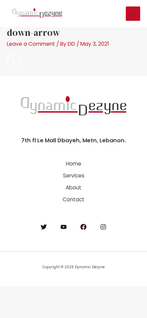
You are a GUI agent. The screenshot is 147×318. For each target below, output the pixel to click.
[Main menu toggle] (133, 13)
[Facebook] (83, 227)
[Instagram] (103, 227)
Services (73, 175)
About (73, 187)
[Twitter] (44, 227)
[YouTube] (64, 227)
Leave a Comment (31, 43)
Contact (73, 199)
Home (73, 163)
